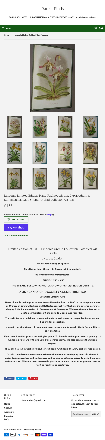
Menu (8, 28)
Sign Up (95, 414)
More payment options (16, 235)
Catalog (8, 407)
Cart (100, 28)
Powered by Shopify (32, 429)
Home (6, 35)
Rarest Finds (52, 8)
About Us (9, 411)
